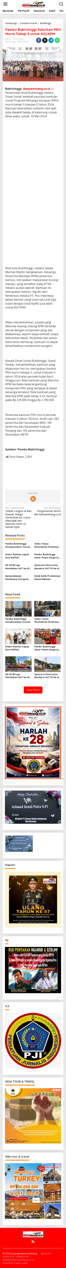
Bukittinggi (10, 41)
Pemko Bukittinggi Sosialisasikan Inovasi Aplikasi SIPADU (18, 545)
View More (33, 690)
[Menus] (5, 4)
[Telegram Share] (51, 40)
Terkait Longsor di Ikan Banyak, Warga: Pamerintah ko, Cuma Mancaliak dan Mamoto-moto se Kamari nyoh (18, 517)
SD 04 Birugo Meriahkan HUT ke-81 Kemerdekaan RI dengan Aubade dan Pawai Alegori (17, 567)
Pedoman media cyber (15, 1263)
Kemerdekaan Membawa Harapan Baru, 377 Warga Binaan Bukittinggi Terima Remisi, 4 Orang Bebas (17, 577)
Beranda (46, 1253)
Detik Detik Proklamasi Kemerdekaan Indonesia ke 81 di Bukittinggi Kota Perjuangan (47, 577)
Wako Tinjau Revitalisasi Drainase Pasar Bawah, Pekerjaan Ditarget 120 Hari (46, 545)
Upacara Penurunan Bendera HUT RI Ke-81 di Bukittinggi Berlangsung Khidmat (47, 567)
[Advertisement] (33, 156)
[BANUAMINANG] (33, 3)
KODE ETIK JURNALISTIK (16, 1256)
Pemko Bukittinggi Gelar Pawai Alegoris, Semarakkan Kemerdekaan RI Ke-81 (47, 556)
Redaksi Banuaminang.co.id (18, 1259)
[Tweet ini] (45, 40)
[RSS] (33, 499)
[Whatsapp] (57, 40)
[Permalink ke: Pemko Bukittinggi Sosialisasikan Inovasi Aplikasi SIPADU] (18, 608)
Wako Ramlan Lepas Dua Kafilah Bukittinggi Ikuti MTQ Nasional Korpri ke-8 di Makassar (17, 556)
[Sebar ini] (38, 40)
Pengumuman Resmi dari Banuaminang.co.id (47, 511)
